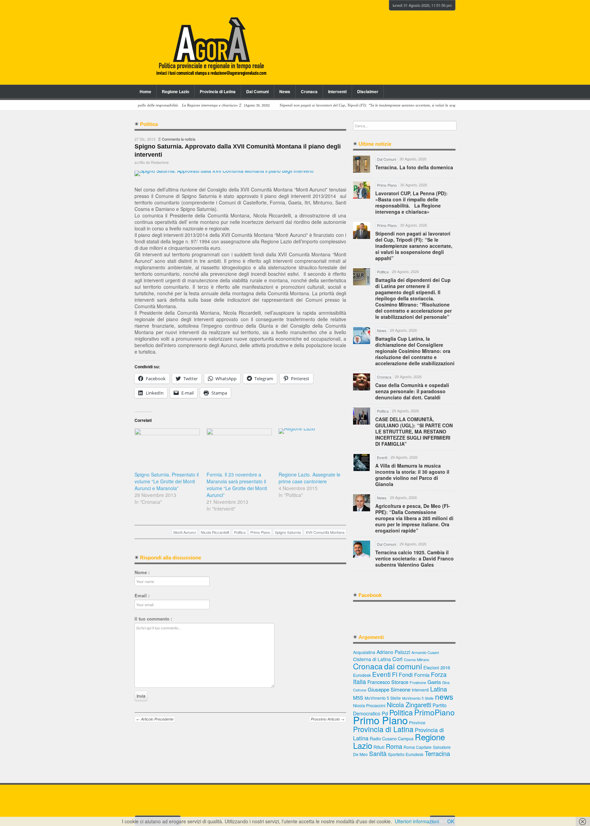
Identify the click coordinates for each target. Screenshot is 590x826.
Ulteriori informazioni (417, 821)
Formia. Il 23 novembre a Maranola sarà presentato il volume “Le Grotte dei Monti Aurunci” (237, 484)
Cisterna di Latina (372, 659)
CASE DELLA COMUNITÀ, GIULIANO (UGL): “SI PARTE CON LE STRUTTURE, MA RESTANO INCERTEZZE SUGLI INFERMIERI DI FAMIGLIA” (414, 431)
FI (394, 674)
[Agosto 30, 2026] (146, 105)
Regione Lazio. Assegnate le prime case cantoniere (309, 478)
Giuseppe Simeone (389, 689)
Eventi (381, 674)
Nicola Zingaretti (409, 704)
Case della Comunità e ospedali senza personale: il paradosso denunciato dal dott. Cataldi (412, 391)
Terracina (437, 753)
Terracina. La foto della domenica (414, 167)
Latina (438, 688)
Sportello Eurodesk (405, 754)
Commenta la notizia (178, 139)
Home (145, 91)
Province (417, 722)
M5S (358, 697)
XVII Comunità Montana (325, 532)
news (444, 696)
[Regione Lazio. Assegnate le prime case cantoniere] (311, 447)
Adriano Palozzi (393, 652)
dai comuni (403, 665)
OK (450, 821)
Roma (394, 746)
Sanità (378, 753)
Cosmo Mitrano (416, 659)
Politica (239, 532)
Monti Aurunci (184, 532)
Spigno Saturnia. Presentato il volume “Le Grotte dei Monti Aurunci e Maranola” (167, 481)
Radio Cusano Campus (391, 739)
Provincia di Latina (218, 91)
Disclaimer (367, 91)
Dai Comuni (257, 91)
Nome (142, 572)
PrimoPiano (434, 712)
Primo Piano (260, 532)
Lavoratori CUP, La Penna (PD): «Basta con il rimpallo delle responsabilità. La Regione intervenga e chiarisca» (411, 202)
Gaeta (434, 681)
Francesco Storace (387, 681)
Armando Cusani (425, 652)
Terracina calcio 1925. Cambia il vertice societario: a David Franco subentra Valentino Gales (414, 558)
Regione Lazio (175, 91)
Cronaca (309, 91)
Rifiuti (379, 747)
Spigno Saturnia (288, 532)
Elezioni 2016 (436, 667)
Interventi (337, 91)
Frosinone (418, 682)
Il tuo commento (153, 619)
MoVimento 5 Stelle (383, 698)
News (284, 91)
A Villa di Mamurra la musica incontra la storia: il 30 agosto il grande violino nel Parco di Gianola (412, 474)
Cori (397, 659)
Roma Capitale (418, 747)
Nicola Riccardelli (215, 532)
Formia (422, 674)
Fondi (406, 675)
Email (142, 596)
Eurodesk (362, 675)
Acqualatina (364, 652)
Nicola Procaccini (369, 705)
